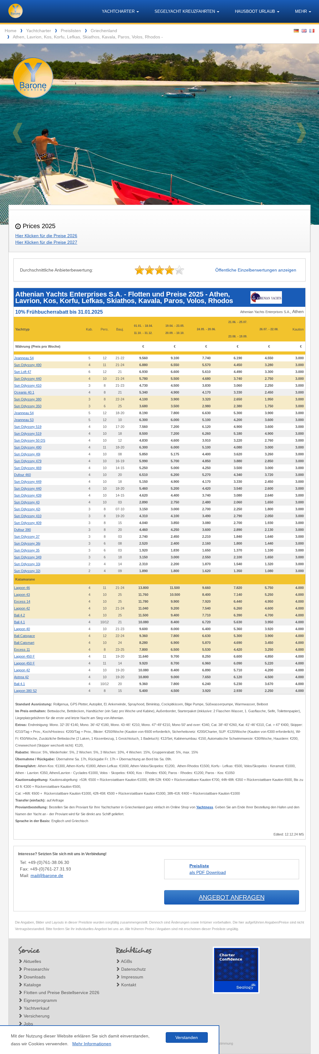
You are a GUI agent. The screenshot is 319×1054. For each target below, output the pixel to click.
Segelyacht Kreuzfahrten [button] (185, 11)
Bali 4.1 (19, 622)
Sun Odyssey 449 (27, 481)
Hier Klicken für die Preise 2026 (46, 235)
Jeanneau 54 (24, 358)
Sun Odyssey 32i (27, 571)
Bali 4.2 (19, 615)
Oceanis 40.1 (24, 392)
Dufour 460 (22, 475)
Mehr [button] (301, 11)
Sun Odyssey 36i (27, 543)
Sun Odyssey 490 (27, 365)
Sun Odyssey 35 (27, 550)
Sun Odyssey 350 (27, 406)
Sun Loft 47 (22, 372)
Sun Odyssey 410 (27, 385)
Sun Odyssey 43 (27, 502)
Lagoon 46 (22, 588)
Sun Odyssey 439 (27, 495)
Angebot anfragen (231, 897)
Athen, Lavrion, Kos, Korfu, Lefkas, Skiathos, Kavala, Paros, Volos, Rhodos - (88, 36)
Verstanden (186, 1037)
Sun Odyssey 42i (27, 509)
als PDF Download (207, 869)
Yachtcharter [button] (119, 11)
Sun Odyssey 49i (27, 454)
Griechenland (104, 30)
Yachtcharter (38, 30)
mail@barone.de (47, 875)
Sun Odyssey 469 (27, 468)
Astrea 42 (21, 677)
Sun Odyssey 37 (27, 536)
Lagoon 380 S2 (25, 691)
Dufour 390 (22, 530)
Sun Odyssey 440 (27, 378)
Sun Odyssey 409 (27, 523)
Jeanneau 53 (24, 420)
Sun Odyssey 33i (27, 564)
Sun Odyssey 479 (27, 461)
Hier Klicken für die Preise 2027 (46, 242)
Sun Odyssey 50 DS (29, 440)
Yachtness (204, 807)
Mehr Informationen (91, 1043)
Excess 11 (22, 649)
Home (11, 30)
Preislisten (71, 30)
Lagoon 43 (22, 594)
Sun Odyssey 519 (27, 427)
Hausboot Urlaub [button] (255, 11)
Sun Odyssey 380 (27, 399)
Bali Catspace (24, 636)
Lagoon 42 (22, 608)
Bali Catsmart (24, 643)
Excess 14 (22, 601)
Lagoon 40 (22, 629)
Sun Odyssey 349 (27, 557)
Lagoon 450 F (24, 656)
